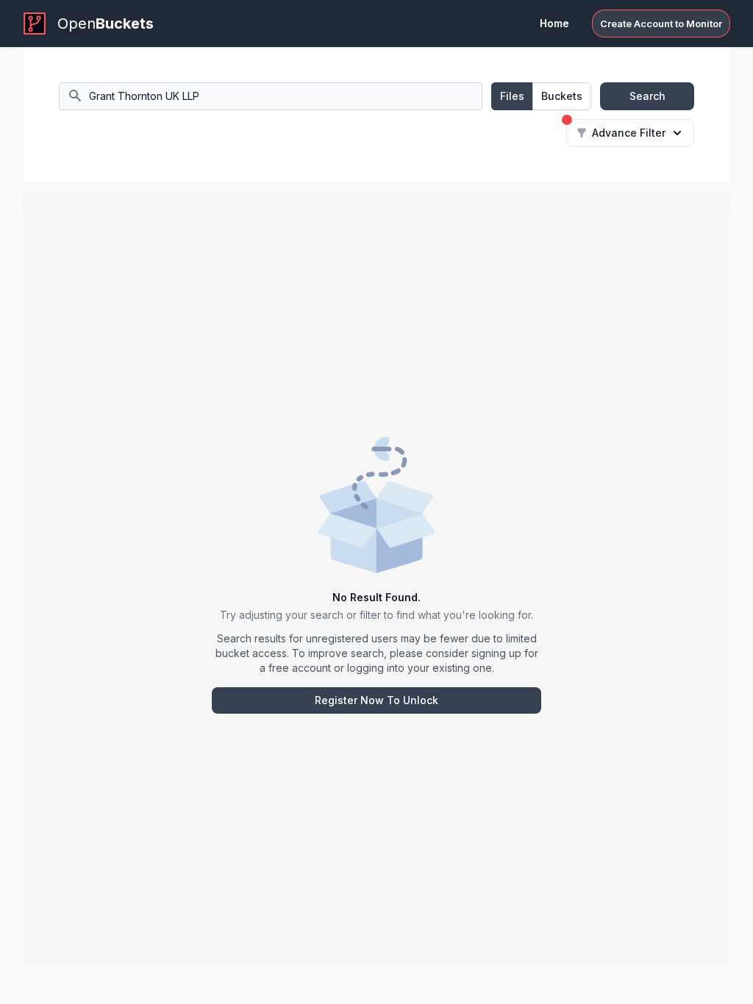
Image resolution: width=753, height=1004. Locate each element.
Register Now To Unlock (376, 700)
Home (554, 23)
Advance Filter (628, 132)
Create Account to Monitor (661, 23)
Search (647, 96)
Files (512, 96)
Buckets (561, 96)
